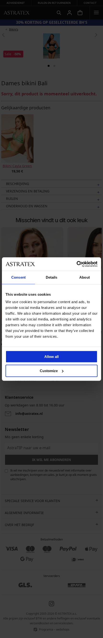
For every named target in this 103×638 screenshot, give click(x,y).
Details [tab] (51, 277)
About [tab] (84, 277)
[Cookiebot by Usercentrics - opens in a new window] (76, 264)
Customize (49, 371)
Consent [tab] (18, 277)
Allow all (51, 357)
